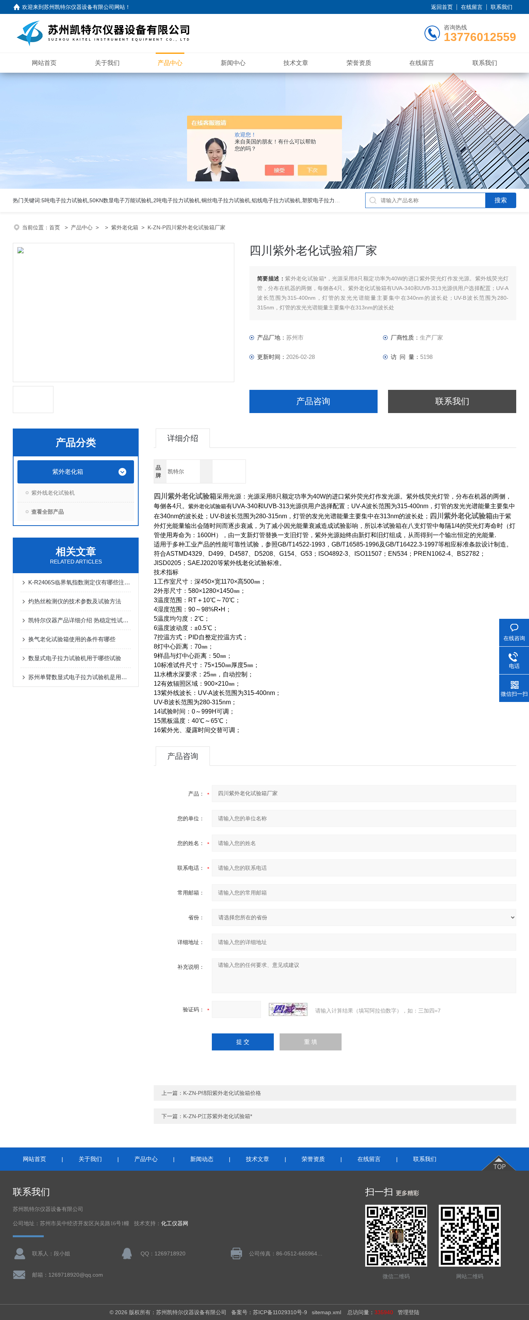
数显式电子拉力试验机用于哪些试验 (74, 658)
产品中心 (170, 63)
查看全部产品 (47, 512)
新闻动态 (201, 1159)
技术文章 (295, 63)
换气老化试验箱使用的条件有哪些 (71, 639)
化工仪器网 (174, 1223)
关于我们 (107, 63)
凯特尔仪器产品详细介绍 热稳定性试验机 (79, 620)
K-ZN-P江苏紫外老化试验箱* (217, 1116)
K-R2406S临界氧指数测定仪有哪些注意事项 (79, 582)
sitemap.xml (326, 1312)
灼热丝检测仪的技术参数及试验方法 (74, 601)
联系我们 (501, 7)
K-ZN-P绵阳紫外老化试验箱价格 (222, 1093)
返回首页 (442, 7)
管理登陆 (408, 1312)
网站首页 (44, 63)
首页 (55, 227)
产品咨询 (313, 401)
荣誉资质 (359, 63)
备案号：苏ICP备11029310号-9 (269, 1312)
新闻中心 (233, 63)
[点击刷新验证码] (288, 1009)
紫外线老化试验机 (53, 493)
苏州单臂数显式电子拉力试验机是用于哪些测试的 (79, 677)
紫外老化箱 (124, 227)
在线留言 (472, 7)
